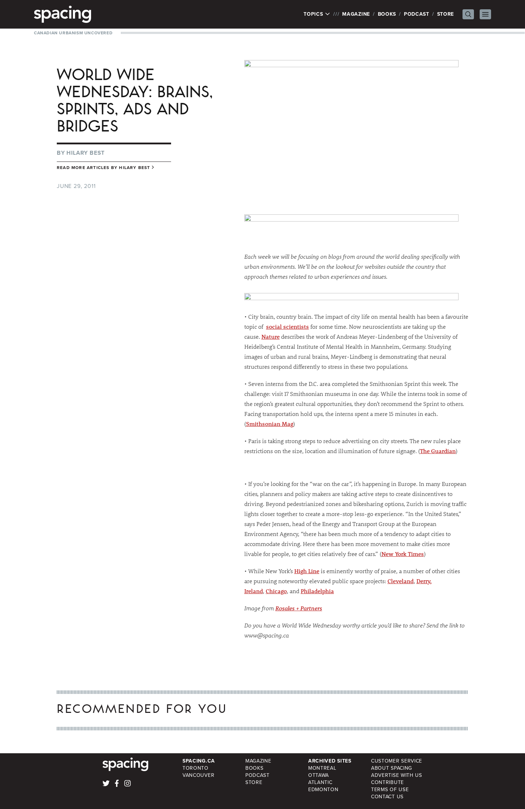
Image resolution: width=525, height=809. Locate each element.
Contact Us (387, 796)
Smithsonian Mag (269, 423)
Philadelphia (317, 591)
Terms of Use (390, 789)
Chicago (276, 591)
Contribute (387, 782)
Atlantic (320, 782)
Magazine (356, 14)
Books (387, 14)
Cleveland (401, 581)
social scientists (287, 326)
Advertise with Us (396, 775)
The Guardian (438, 451)
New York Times (402, 553)
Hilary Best (85, 153)
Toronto (195, 768)
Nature (270, 336)
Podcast (416, 14)
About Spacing (391, 768)
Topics (314, 14)
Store (445, 14)
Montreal (322, 768)
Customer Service (396, 761)
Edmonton (323, 789)
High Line (306, 571)
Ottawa (318, 775)
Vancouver (198, 775)
